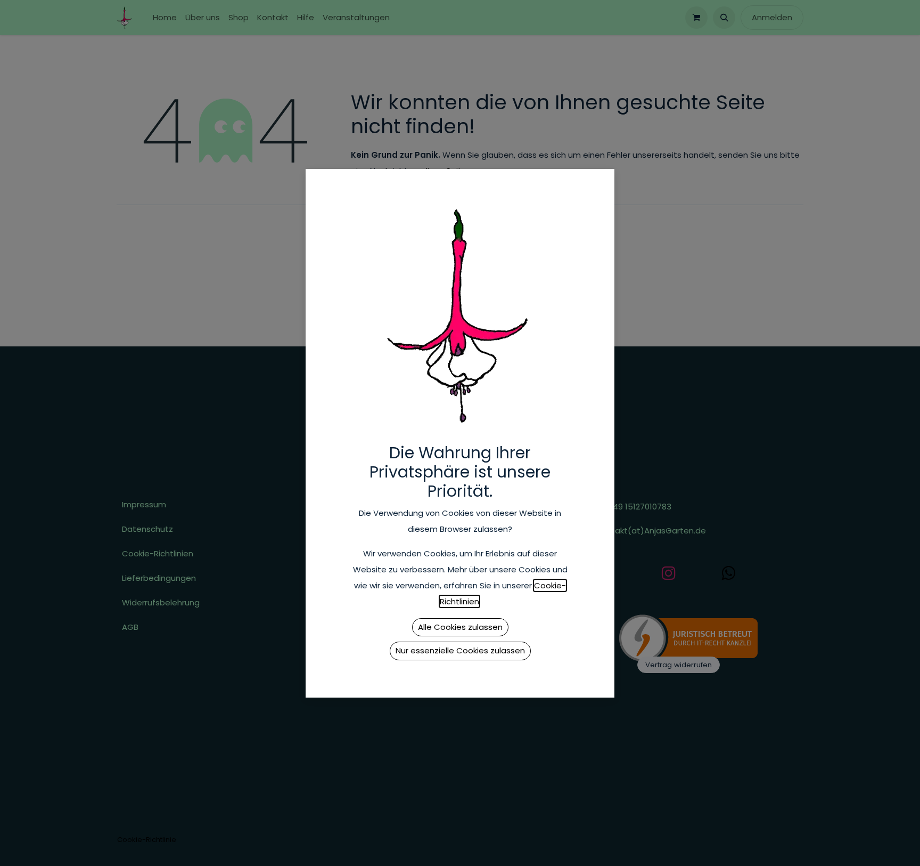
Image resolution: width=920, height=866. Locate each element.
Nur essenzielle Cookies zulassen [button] (460, 650)
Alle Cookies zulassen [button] (460, 627)
